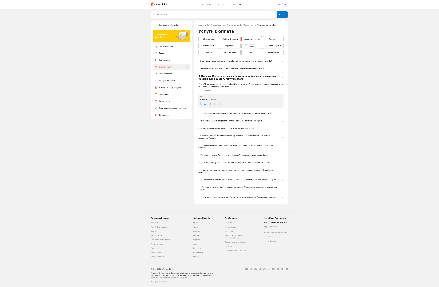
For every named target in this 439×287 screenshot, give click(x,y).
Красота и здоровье (273, 46)
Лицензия (154, 273)
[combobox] (215, 14)
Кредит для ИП (156, 252)
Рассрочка (155, 248)
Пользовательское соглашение (276, 233)
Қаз (279, 4)
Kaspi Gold (155, 223)
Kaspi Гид (196, 257)
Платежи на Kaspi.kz (234, 25)
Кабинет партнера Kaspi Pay (235, 251)
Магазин (196, 223)
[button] (241, 91)
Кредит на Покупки (158, 244)
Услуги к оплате (250, 25)
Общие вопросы (209, 39)
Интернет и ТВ (208, 46)
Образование (230, 46)
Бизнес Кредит (230, 227)
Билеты (209, 52)
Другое (251, 52)
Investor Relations (270, 241)
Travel (195, 227)
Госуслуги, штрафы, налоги (251, 46)
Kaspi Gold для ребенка (159, 227)
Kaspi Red (154, 231)
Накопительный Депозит (160, 240)
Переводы (197, 240)
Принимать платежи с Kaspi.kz (236, 242)
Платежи (196, 231)
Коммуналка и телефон (251, 39)
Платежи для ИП (273, 52)
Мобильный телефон (230, 39)
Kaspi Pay (228, 223)
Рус (285, 4)
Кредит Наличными (158, 257)
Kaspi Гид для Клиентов (216, 25)
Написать (283, 218)
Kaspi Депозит (156, 235)
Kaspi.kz (201, 25)
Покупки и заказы (230, 52)
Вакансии (267, 237)
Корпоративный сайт (159, 282)
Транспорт (273, 39)
